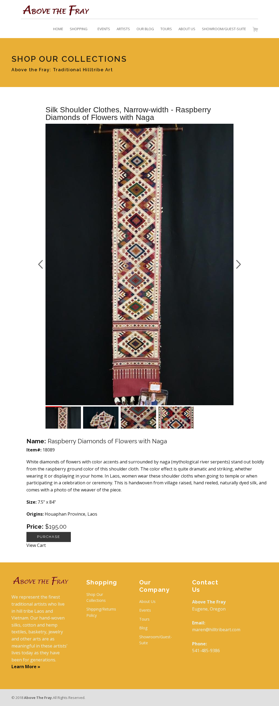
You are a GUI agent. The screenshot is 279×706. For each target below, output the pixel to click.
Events (145, 610)
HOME (58, 28)
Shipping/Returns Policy (101, 612)
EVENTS (104, 28)
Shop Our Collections (96, 597)
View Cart (36, 545)
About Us (147, 601)
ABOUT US (186, 28)
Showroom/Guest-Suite (155, 639)
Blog (143, 627)
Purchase (48, 537)
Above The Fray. (38, 697)
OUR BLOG (145, 28)
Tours (144, 619)
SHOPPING (78, 28)
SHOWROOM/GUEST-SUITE (224, 28)
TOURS (166, 28)
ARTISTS (123, 28)
